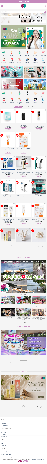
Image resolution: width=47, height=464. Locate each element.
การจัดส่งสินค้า (4, 436)
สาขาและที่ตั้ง (3, 445)
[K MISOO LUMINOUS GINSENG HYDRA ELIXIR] (39, 235)
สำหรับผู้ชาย (3, 62)
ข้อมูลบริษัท (3, 423)
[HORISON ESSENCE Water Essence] (8, 235)
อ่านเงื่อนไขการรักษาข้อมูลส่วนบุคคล (37, 459)
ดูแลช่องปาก (43, 55)
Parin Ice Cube (23, 125)
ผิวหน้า (11, 55)
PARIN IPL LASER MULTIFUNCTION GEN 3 (39, 126)
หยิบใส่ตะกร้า (8, 152)
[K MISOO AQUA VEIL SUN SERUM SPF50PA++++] (23, 235)
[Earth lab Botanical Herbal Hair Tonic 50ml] (39, 163)
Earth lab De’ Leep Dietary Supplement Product (8, 196)
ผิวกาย (4, 55)
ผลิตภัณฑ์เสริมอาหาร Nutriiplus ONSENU (8, 126)
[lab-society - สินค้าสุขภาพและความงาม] (23, 5)
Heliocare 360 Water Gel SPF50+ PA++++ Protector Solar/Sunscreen (8, 220)
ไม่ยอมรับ (25, 461)
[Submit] (45, 12)
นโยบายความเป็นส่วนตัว (6, 454)
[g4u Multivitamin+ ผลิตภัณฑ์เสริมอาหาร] (39, 186)
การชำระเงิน (3, 434)
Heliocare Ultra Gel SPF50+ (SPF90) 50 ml (23, 149)
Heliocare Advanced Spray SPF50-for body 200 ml (8, 149)
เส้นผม (19, 55)
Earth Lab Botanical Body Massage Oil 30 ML (23, 173)
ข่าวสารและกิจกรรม (5, 425)
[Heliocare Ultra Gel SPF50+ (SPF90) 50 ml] (23, 139)
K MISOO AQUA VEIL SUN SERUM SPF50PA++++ (23, 244)
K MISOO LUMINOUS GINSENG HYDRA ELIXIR (39, 244)
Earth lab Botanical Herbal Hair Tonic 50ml (39, 173)
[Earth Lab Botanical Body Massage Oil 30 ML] (23, 163)
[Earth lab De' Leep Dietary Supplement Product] (8, 186)
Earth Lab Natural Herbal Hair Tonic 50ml (23, 196)
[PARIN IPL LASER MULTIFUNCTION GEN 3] (39, 116)
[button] (25, 294)
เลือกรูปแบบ (8, 129)
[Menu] (2, 6)
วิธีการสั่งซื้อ (3, 432)
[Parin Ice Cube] (23, 116)
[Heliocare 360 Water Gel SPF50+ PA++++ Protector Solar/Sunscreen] (8, 210)
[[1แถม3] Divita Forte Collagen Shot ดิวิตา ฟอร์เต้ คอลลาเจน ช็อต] (8, 163)
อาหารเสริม (27, 55)
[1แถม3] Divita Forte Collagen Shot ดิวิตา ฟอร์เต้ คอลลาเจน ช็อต (8, 173)
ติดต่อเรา (2, 443)
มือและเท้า (35, 55)
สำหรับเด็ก (27, 62)
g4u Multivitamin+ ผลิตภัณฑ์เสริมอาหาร (39, 196)
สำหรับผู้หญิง (11, 62)
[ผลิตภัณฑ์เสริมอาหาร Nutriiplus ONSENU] (8, 116)
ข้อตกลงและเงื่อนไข (5, 452)
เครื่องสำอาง (35, 62)
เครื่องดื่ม (43, 62)
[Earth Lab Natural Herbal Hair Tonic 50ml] (23, 186)
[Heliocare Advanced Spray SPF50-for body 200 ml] (8, 139)
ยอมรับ (20, 461)
